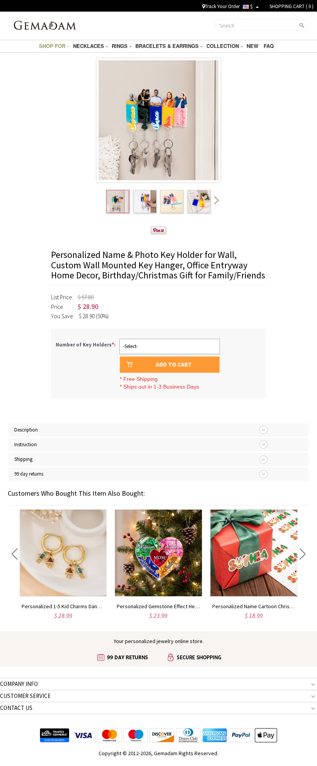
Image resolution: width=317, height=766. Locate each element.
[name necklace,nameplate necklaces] (45, 24)
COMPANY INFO (19, 684)
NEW (253, 45)
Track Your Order (222, 6)
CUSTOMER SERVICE (25, 695)
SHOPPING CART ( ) (291, 6)
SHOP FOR (53, 45)
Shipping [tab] (23, 459)
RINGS (120, 45)
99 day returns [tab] (28, 474)
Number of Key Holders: (86, 344)
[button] (14, 554)
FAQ (269, 45)
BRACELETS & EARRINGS (167, 45)
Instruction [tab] (25, 444)
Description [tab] (26, 430)
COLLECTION (223, 45)
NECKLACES (89, 45)
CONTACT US (16, 707)
